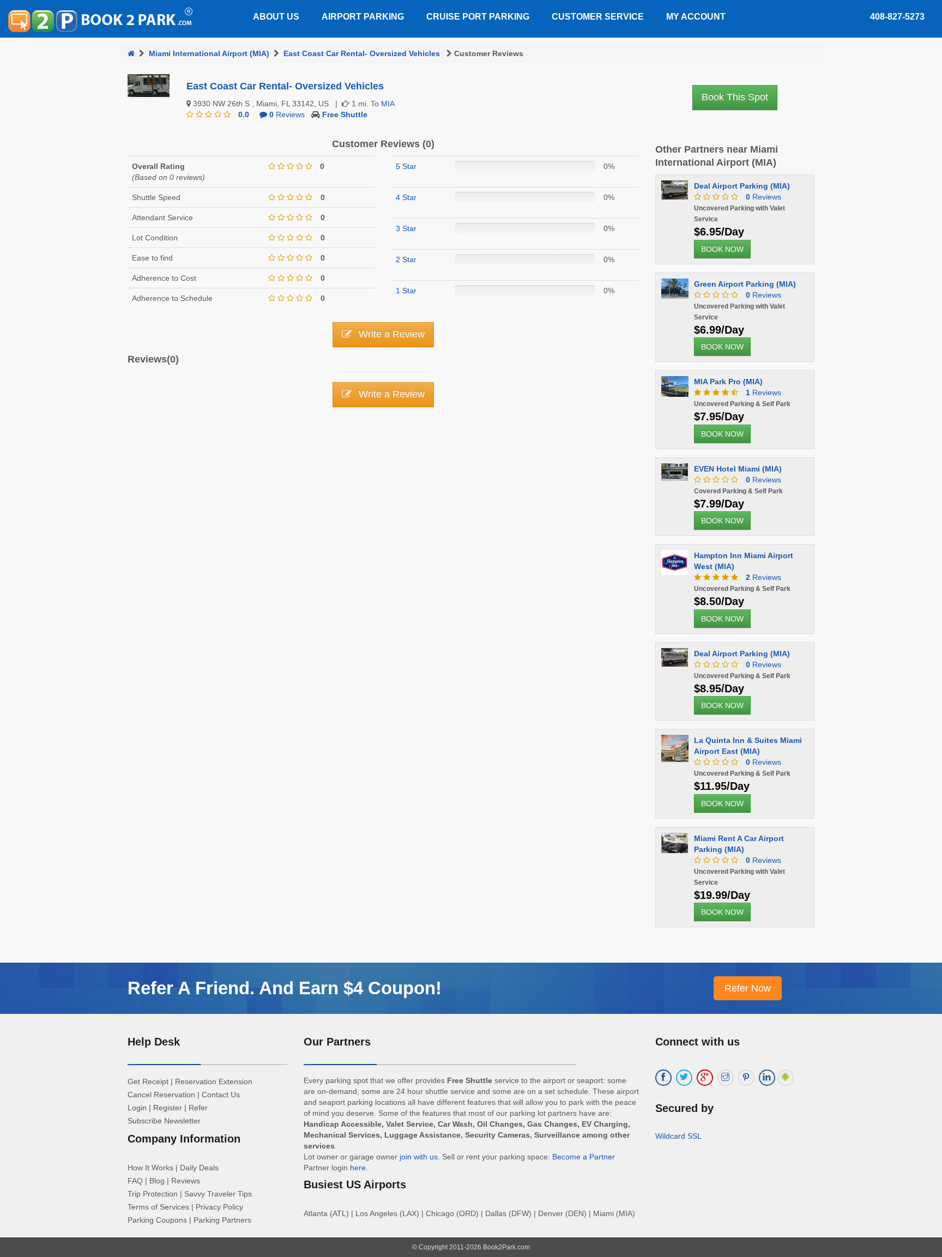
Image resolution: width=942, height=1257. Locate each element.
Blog (157, 1180)
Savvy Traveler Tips (218, 1193)
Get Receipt (148, 1081)
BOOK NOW (722, 249)
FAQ (135, 1180)
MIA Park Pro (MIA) (728, 381)
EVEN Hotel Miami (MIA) (738, 468)
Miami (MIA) (614, 1213)
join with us (419, 1156)
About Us (276, 16)
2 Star (406, 259)
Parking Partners (222, 1220)
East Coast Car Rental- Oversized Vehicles (362, 53)
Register (167, 1107)
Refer (198, 1107)
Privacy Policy (219, 1206)
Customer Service (598, 16)
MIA (388, 103)
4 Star (406, 197)
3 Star (406, 228)
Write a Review (390, 334)
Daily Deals (199, 1167)
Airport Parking (363, 16)
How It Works (150, 1167)
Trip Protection (153, 1193)
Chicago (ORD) (452, 1213)
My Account (696, 16)
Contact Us (221, 1094)
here (358, 1167)
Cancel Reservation (161, 1094)
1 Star (406, 290)
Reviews (287, 114)
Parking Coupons (157, 1220)
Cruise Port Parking (477, 16)
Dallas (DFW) (508, 1213)
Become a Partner (583, 1156)
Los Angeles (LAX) (387, 1213)
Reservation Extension (213, 1081)
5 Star (406, 166)
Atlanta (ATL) (326, 1213)
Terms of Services (158, 1206)
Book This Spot (735, 97)
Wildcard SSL (678, 1136)
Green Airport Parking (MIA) (745, 284)
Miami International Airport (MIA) (209, 53)
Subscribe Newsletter (164, 1120)
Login (137, 1107)
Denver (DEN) (562, 1213)
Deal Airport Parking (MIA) (742, 186)
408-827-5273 (897, 16)
